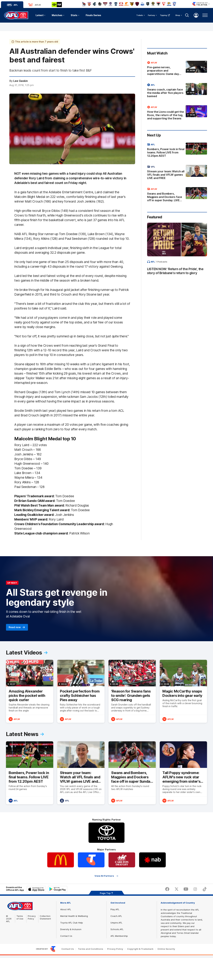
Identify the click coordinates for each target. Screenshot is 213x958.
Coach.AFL (116, 916)
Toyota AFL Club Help (71, 922)
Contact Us (66, 936)
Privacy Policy (32, 917)
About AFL (65, 909)
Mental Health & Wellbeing (74, 916)
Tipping (163, 15)
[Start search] (187, 15)
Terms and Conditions (90, 949)
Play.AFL (114, 909)
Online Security (166, 949)
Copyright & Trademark (140, 949)
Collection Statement (45, 917)
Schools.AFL (116, 929)
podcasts (162, 261)
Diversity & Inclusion (70, 929)
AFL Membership (119, 936)
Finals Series (93, 15)
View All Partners (104, 876)
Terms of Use (19, 917)
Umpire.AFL (116, 922)
